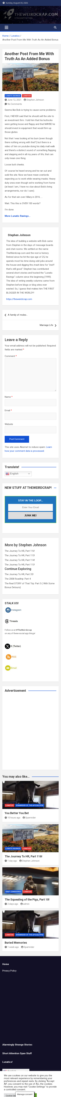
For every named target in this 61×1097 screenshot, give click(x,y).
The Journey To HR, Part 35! (19, 574)
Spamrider (30, 817)
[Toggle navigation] (6, 27)
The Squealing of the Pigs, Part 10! (27, 899)
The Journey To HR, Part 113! (20, 564)
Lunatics (27, 96)
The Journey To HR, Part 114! (20, 560)
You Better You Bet (17, 813)
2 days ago (13, 904)
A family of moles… (18, 314)
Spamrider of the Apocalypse (29, 805)
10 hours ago (14, 817)
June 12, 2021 (14, 100)
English (13, 473)
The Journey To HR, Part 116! (20, 551)
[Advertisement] (30, 733)
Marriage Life (46, 325)
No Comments (15, 104)
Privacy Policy (9, 970)
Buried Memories (16, 942)
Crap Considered (13, 892)
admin (26, 904)
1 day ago (12, 861)
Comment (11, 356)
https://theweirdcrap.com (19, 299)
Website (9, 424)
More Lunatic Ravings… (17, 216)
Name (9, 397)
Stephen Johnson (35, 100)
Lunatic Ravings (12, 96)
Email (8, 410)
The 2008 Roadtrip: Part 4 (18, 578)
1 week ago (13, 947)
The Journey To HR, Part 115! (20, 555)
